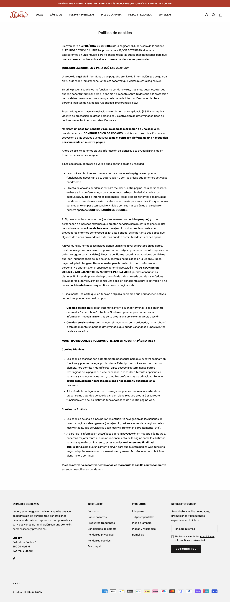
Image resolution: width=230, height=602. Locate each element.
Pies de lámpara (141, 522)
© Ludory (17, 592)
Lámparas (138, 511)
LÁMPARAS (56, 14)
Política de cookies (99, 540)
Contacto (93, 511)
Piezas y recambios (144, 528)
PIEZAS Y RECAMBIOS (140, 14)
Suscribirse (186, 548)
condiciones (207, 536)
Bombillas (138, 534)
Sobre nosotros (97, 517)
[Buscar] (213, 14)
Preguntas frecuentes (101, 522)
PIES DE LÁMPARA (111, 14)
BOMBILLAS (165, 14)
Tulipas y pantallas (143, 517)
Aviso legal (94, 546)
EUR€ (15, 583)
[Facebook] (14, 558)
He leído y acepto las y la (195, 538)
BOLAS (39, 14)
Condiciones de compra (102, 528)
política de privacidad (192, 540)
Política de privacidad (101, 534)
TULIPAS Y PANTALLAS (82, 14)
